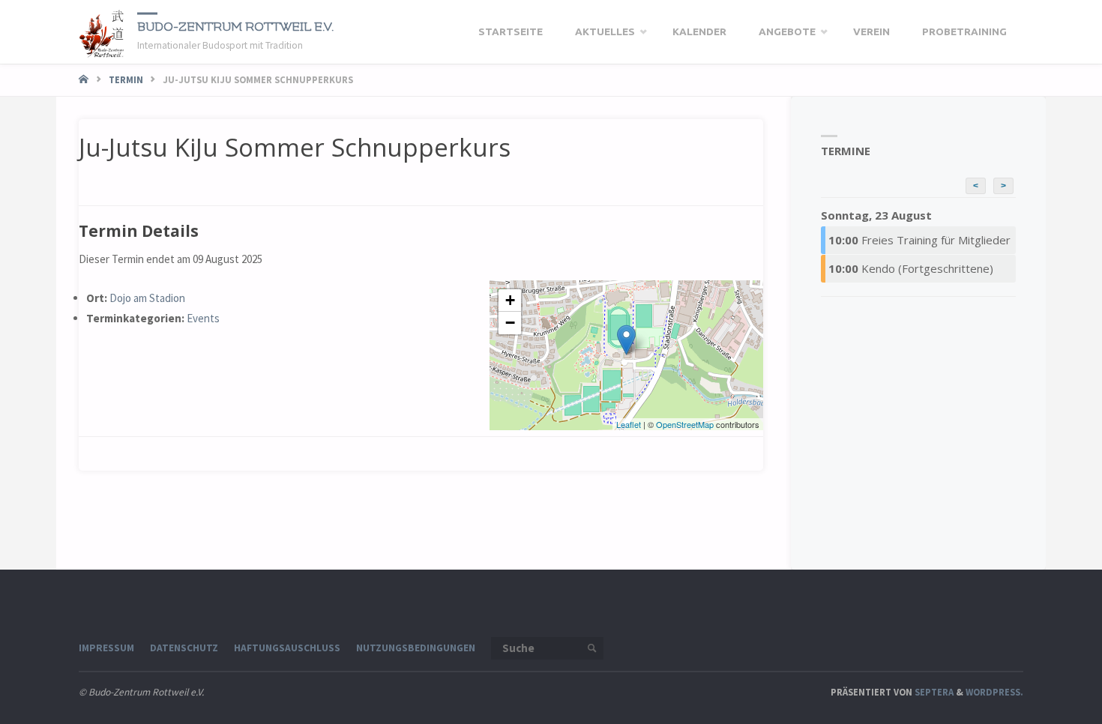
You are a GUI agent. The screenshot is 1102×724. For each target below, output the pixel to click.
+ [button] (510, 300)
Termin (126, 79)
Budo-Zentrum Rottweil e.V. (235, 26)
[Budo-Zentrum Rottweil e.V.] (102, 32)
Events (203, 318)
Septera (933, 692)
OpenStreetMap (685, 424)
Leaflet (628, 424)
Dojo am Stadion (147, 298)
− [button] (510, 322)
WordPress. (994, 692)
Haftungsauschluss (287, 648)
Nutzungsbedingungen (415, 648)
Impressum (106, 648)
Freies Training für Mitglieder (919, 239)
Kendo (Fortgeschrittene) (910, 268)
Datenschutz (184, 648)
